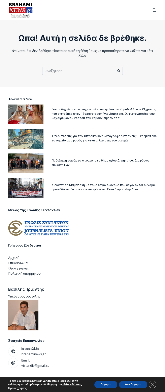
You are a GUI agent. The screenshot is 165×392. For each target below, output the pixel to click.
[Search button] (119, 71)
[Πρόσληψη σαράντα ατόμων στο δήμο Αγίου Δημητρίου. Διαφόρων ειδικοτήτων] (25, 163)
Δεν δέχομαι (133, 384)
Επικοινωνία (18, 263)
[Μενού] (155, 10)
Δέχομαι (105, 384)
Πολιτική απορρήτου (24, 273)
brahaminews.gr (33, 354)
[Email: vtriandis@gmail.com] (13, 363)
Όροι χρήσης (18, 268)
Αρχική (13, 257)
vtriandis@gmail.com (36, 365)
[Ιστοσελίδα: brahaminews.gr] (13, 351)
